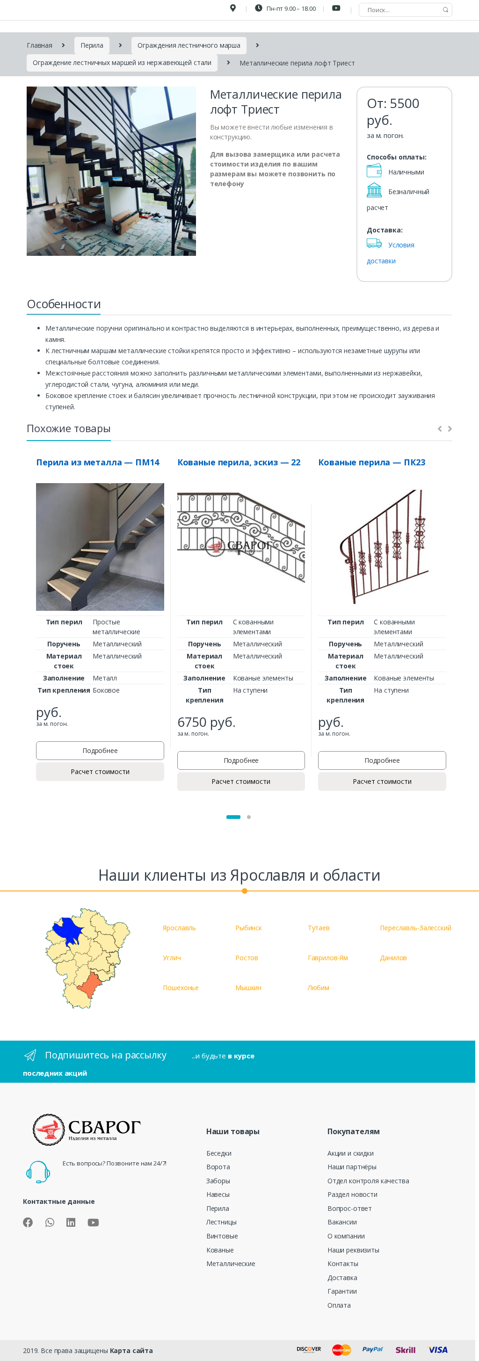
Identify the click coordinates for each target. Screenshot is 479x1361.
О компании (346, 1235)
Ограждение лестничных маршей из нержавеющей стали (122, 62)
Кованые (220, 1249)
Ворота (218, 1166)
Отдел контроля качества (368, 1180)
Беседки (219, 1153)
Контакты (342, 1263)
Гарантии (342, 1291)
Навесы (218, 1194)
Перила (91, 45)
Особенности (64, 303)
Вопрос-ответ (349, 1208)
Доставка (342, 1277)
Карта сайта (131, 1350)
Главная (39, 45)
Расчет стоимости (100, 771)
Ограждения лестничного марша (189, 45)
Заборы (218, 1180)
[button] (233, 817)
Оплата (339, 1305)
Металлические (230, 1263)
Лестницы (221, 1221)
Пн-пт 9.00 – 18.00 (290, 8)
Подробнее (100, 750)
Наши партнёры (352, 1166)
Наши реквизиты (353, 1249)
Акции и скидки (350, 1153)
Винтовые (222, 1235)
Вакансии (342, 1221)
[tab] (64, 306)
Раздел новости (352, 1194)
